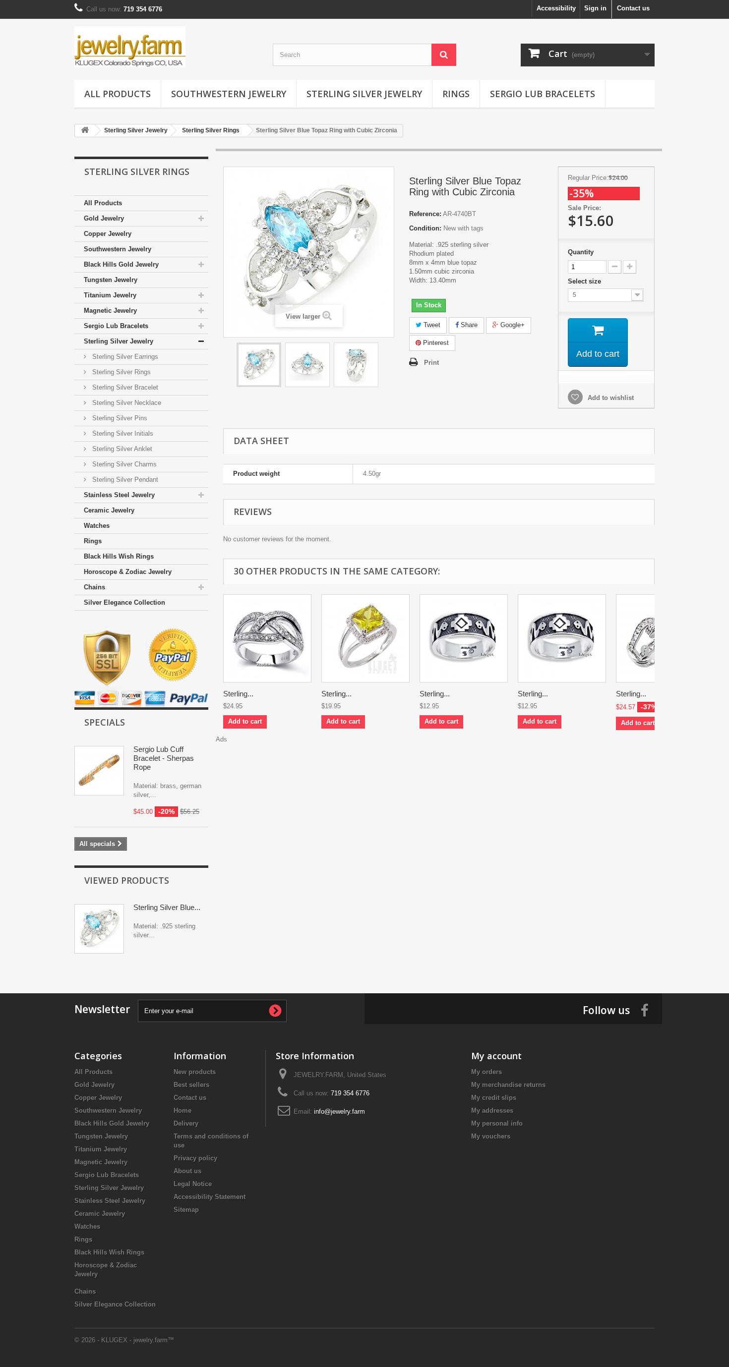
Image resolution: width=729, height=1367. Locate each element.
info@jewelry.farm (339, 1111)
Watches (97, 525)
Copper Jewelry (107, 233)
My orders (486, 1072)
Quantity (581, 252)
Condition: (425, 228)
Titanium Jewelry (110, 295)
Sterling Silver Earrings (124, 356)
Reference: (425, 214)
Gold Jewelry (104, 218)
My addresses (492, 1110)
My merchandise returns (508, 1084)
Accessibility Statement (209, 1196)
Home (182, 1110)
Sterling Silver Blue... (166, 907)
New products (195, 1072)
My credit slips (493, 1097)
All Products (117, 94)
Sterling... (238, 693)
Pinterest (435, 342)
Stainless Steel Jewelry (119, 495)
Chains (94, 587)
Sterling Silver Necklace (125, 402)
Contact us (633, 8)
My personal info (497, 1123)
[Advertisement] (438, 766)
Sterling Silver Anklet (121, 449)
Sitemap (186, 1209)
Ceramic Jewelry (109, 510)
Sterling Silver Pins (118, 418)
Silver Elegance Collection (124, 602)
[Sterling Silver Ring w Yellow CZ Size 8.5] (365, 638)
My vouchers (490, 1136)
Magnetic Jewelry (110, 310)
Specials (104, 722)
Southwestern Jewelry (228, 94)
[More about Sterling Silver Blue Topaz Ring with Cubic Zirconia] (99, 929)
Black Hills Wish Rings (119, 556)
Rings (456, 94)
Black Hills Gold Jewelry (121, 264)
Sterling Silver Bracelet (124, 387)
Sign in (595, 8)
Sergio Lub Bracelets (542, 94)
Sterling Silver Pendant (124, 479)
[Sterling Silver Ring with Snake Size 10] (464, 638)
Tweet (431, 325)
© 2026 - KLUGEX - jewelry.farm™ (124, 1340)
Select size (585, 281)
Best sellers (191, 1084)
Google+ (511, 325)
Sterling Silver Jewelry (364, 94)
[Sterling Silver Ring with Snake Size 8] (562, 638)
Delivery (186, 1123)
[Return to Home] (84, 130)
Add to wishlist (610, 397)
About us (187, 1171)
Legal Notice (193, 1184)
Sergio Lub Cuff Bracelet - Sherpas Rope (163, 758)
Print (431, 362)
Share (468, 325)
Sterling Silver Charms (123, 464)
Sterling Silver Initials (121, 433)
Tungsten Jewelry (110, 280)
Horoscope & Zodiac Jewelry (128, 571)
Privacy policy (195, 1158)
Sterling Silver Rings (120, 372)
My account (496, 1056)
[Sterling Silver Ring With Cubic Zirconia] (267, 638)
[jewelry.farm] (166, 46)
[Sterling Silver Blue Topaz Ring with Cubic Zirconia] (259, 365)
